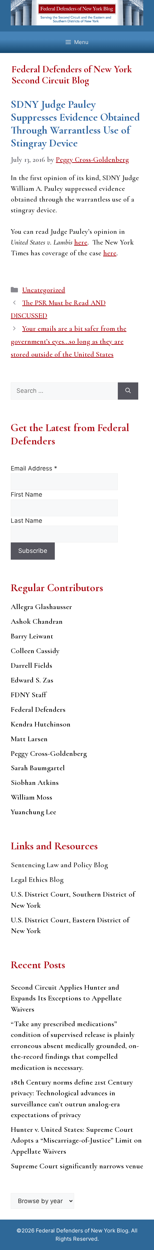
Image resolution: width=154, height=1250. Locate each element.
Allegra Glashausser (41, 606)
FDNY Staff (28, 694)
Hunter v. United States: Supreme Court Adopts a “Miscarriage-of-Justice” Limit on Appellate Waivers (76, 1140)
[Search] (128, 391)
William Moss (31, 797)
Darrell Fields (31, 665)
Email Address (34, 468)
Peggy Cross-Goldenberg (49, 753)
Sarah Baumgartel (38, 767)
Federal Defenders (38, 709)
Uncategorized (43, 290)
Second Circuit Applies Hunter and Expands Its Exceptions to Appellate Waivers (66, 998)
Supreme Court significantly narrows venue (77, 1166)
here (80, 242)
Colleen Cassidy (35, 650)
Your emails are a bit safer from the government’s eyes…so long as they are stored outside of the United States (68, 341)
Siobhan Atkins (35, 782)
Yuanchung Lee (33, 811)
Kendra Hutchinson (41, 724)
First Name (26, 494)
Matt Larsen (29, 738)
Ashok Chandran (37, 621)
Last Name (26, 520)
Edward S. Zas (32, 680)
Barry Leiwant (32, 636)
